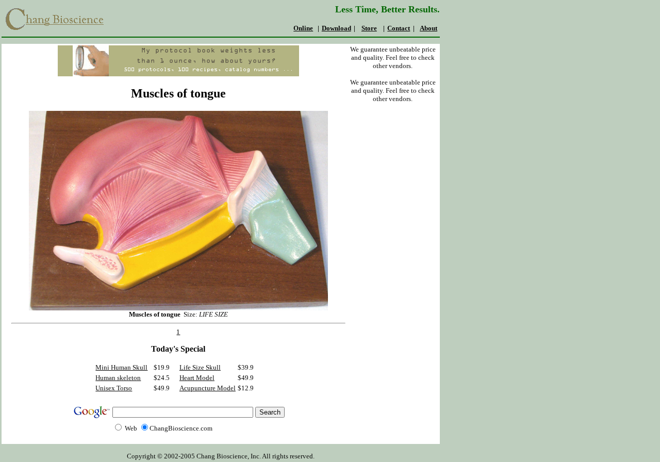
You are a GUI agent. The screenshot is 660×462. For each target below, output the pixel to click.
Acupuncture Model (207, 388)
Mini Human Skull (121, 367)
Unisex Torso (113, 388)
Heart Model (196, 378)
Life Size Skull (200, 367)
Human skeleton (118, 378)
